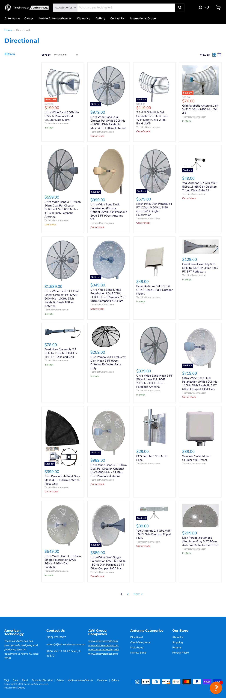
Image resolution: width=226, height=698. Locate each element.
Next (136, 594)
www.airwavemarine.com (103, 645)
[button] (216, 688)
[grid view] (214, 54)
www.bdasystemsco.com (103, 653)
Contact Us (117, 18)
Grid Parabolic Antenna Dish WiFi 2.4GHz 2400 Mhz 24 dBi (200, 109)
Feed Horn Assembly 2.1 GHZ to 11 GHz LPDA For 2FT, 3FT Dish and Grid (60, 353)
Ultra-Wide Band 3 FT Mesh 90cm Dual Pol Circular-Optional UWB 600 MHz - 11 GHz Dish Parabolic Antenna (62, 209)
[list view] (219, 54)
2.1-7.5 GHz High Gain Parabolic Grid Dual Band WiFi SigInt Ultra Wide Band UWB (152, 117)
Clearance (83, 18)
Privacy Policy (180, 652)
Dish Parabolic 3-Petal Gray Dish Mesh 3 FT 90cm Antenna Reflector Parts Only (108, 362)
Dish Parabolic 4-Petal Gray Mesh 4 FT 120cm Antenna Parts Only (62, 480)
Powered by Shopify (14, 687)
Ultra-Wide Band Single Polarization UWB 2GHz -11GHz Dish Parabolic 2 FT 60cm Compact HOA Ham (108, 295)
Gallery (100, 18)
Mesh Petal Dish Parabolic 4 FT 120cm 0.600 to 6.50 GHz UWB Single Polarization (154, 209)
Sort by (45, 54)
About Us (177, 637)
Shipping (177, 642)
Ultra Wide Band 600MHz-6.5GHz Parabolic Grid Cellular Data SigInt (61, 116)
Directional (136, 637)
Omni (15, 680)
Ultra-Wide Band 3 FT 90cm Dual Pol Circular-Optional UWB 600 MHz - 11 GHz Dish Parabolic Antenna (108, 470)
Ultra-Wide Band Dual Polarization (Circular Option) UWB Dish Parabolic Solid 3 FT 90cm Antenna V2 (108, 212)
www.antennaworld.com (103, 641)
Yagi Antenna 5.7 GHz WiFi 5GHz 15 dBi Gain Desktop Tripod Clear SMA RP (199, 186)
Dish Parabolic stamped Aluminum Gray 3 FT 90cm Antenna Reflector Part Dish (200, 541)
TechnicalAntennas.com (56, 123)
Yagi (6, 680)
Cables (29, 18)
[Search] (180, 8)
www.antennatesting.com (103, 649)
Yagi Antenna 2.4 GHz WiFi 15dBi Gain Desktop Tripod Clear (153, 534)
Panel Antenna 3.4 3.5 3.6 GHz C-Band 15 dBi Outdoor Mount (154, 290)
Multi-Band (137, 647)
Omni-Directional (140, 642)
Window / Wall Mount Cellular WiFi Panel (196, 458)
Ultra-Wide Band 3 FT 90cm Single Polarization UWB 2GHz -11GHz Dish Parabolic (62, 561)
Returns (177, 647)
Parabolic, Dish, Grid (42, 680)
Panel (25, 680)
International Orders (143, 18)
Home (8, 30)
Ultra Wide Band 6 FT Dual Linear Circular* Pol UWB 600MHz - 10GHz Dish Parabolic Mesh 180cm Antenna (61, 298)
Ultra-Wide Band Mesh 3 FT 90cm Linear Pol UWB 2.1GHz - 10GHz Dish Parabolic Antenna (154, 381)
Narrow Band (138, 652)
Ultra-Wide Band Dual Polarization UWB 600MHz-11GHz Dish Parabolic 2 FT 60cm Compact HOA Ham (200, 383)
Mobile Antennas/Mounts (55, 18)
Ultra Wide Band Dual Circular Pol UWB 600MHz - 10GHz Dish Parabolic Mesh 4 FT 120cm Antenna (107, 122)
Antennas (11, 18)
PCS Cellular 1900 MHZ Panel (151, 458)
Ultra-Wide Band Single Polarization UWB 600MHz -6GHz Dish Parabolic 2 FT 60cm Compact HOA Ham (107, 562)
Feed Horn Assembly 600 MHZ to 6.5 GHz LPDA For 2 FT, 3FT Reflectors (200, 268)
